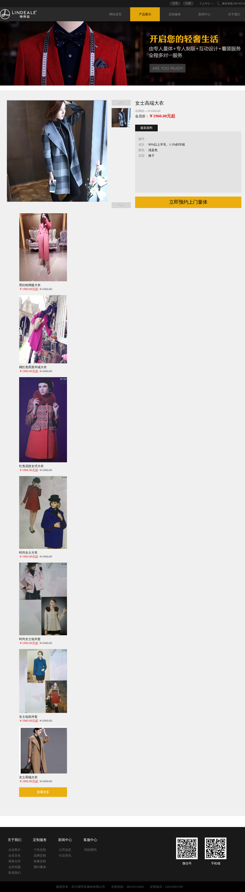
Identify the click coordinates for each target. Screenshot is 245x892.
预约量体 (40, 867)
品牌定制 (40, 855)
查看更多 (43, 792)
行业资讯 (65, 855)
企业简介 (14, 849)
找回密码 (90, 849)
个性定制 (40, 849)
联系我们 (14, 872)
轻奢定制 (40, 861)
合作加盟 (14, 867)
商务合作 (14, 861)
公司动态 (65, 849)
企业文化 (14, 855)
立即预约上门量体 (188, 202)
